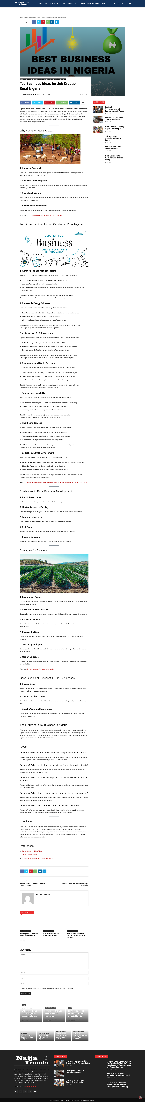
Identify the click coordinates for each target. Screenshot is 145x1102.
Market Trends (53, 79)
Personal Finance (62, 79)
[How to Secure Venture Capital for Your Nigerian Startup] (77, 924)
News (23, 1005)
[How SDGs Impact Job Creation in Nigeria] (54, 924)
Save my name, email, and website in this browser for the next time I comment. (47, 989)
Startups (24, 1033)
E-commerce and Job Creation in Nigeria (40, 669)
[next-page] (24, 941)
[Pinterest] (43, 22)
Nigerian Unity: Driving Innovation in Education (75, 884)
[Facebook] (114, 3)
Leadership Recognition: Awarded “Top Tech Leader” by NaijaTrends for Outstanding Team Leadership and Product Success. (119, 1064)
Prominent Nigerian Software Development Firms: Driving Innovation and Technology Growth (57, 482)
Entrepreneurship (35, 79)
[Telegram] (57, 22)
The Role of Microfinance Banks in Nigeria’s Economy (44, 215)
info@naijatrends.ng (29, 1086)
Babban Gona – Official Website (32, 851)
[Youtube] (129, 3)
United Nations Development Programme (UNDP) (38, 858)
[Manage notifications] (140, 1097)
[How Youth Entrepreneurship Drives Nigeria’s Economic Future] (31, 1011)
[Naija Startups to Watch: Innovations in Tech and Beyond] (100, 1075)
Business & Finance (30, 17)
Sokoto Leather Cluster (29, 854)
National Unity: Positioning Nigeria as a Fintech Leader (34, 884)
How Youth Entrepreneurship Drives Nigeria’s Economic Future (114, 109)
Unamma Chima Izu (33, 94)
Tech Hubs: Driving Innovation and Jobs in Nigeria (113, 138)
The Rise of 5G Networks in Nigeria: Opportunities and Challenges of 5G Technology (117, 1085)
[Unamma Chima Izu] (28, 898)
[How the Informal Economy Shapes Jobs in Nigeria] (77, 1011)
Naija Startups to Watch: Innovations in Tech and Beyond (118, 1074)
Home (21, 17)
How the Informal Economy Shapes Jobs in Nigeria (114, 128)
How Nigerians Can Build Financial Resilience (29, 934)
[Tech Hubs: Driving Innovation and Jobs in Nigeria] (28, 1032)
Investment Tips (44, 79)
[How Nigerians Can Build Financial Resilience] (30, 924)
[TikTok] (122, 3)
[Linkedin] (52, 22)
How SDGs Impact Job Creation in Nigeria (51, 934)
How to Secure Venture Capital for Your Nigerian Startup (76, 935)
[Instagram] (118, 3)
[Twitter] (125, 3)
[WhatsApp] (48, 22)
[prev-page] (21, 941)
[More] (83, 102)
